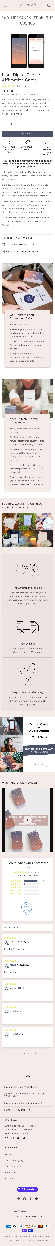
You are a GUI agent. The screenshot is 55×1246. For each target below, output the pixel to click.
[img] (10, 938)
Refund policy (45, 1236)
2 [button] (24, 1053)
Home (8, 1154)
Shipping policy (43, 1240)
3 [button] (28, 1053)
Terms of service (28, 1240)
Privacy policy (13, 1240)
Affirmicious (16, 1236)
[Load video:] (27, 820)
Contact (9, 1178)
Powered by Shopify (29, 1236)
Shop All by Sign (13, 1166)
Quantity (5, 119)
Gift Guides (10, 1172)
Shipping (15, 94)
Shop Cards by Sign (14, 1160)
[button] (5, 5)
